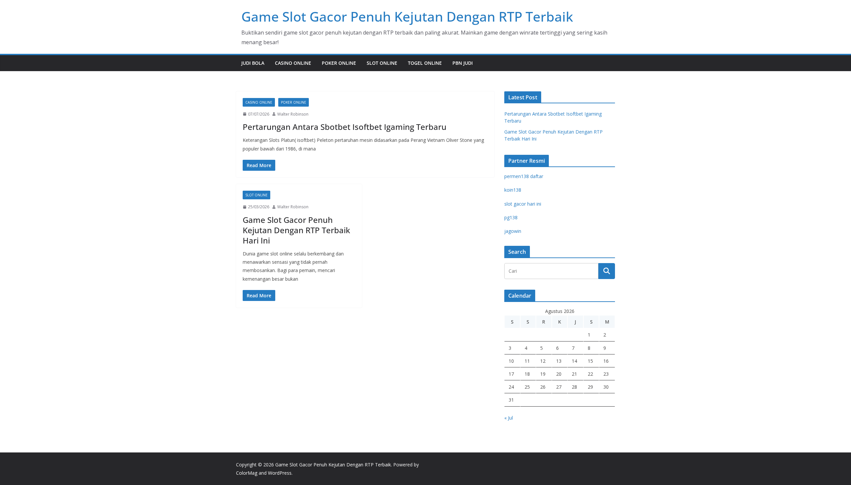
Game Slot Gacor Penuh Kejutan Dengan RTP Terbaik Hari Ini (296, 230)
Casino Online (293, 63)
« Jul (508, 418)
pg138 (511, 217)
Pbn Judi (462, 63)
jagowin (512, 231)
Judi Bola (252, 63)
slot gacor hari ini (522, 204)
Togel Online (425, 63)
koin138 (512, 190)
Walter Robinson (292, 114)
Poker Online (339, 63)
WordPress (280, 473)
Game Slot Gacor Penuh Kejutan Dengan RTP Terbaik (407, 16)
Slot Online (382, 63)
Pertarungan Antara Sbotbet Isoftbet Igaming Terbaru (344, 126)
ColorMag (246, 473)
